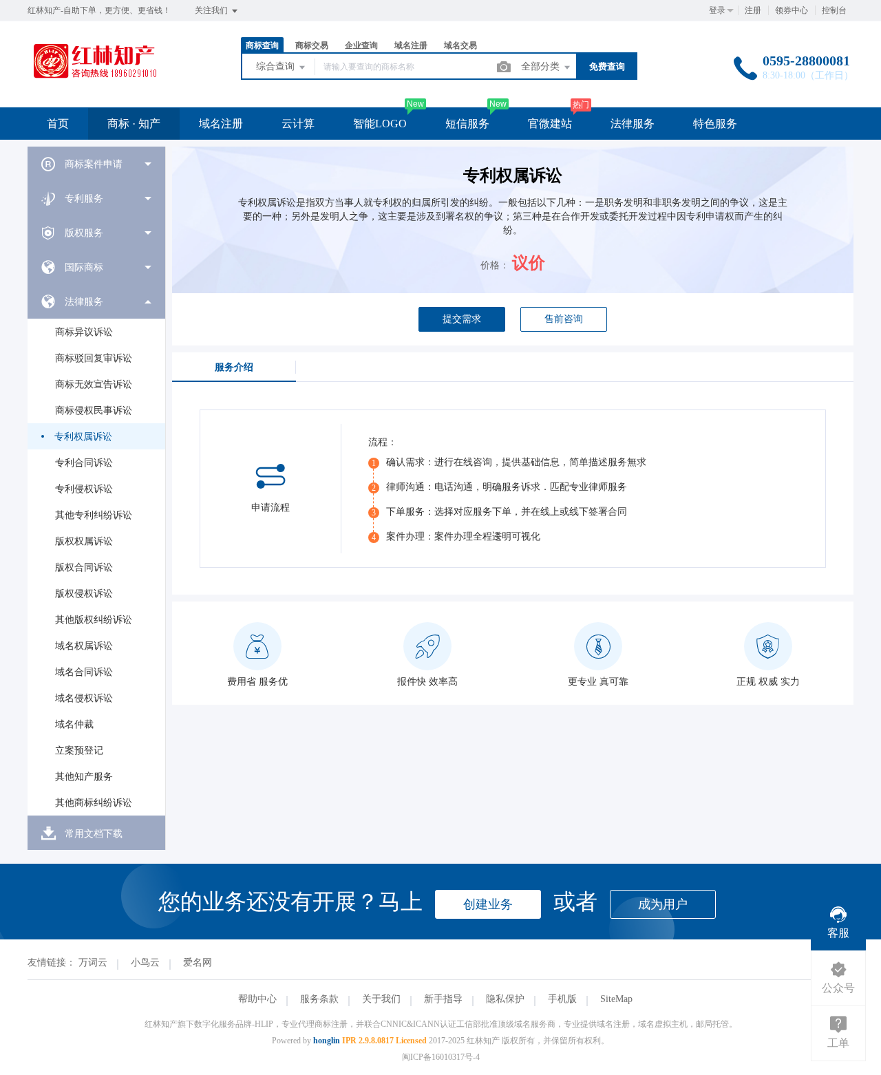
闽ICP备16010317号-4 (441, 1057)
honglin (326, 1040)
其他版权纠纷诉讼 (93, 620)
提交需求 (462, 319)
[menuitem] (96, 164)
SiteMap (616, 999)
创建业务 (488, 904)
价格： (494, 265)
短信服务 (467, 123)
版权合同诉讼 (84, 567)
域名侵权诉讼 (84, 698)
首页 (58, 123)
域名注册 (221, 123)
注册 (753, 10)
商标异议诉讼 (84, 332)
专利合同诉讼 (84, 463)
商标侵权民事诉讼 (93, 410)
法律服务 (633, 123)
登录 (717, 10)
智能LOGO (380, 123)
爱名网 (197, 962)
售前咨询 (563, 319)
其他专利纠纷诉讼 (93, 515)
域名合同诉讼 (84, 672)
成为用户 (663, 904)
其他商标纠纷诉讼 (93, 803)
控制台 (834, 10)
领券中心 (791, 10)
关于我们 (381, 999)
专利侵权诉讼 (84, 489)
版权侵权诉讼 (84, 593)
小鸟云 (145, 962)
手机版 (562, 999)
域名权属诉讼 (84, 646)
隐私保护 (505, 999)
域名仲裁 (74, 724)
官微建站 (550, 123)
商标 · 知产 (133, 123)
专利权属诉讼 (83, 437)
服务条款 (319, 999)
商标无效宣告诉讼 (93, 384)
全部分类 (541, 66)
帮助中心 (257, 999)
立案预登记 (79, 750)
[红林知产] (95, 78)
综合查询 (276, 66)
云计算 (298, 123)
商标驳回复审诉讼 (93, 358)
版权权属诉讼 (84, 541)
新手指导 (443, 999)
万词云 (92, 962)
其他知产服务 (84, 776)
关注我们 (212, 10)
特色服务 (715, 123)
